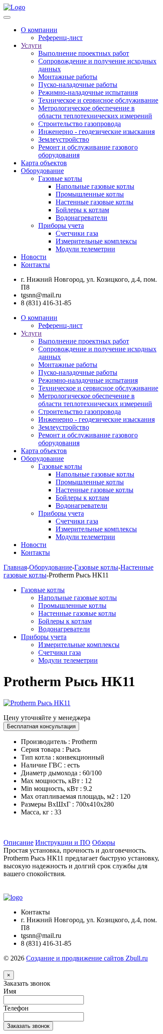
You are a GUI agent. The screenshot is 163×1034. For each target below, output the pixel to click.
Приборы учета (61, 225)
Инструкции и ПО (62, 842)
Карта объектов (44, 163)
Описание (18, 842)
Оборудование (42, 170)
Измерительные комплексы (96, 241)
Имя (9, 991)
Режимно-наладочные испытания (88, 92)
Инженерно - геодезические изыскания (96, 131)
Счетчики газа (77, 233)
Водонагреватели (81, 217)
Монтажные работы (67, 76)
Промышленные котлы (90, 194)
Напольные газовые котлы (95, 186)
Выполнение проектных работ (83, 53)
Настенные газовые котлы (94, 202)
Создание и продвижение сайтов (87, 958)
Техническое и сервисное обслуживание (98, 100)
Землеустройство (63, 139)
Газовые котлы (60, 178)
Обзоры (103, 842)
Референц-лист (60, 37)
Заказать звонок (26, 983)
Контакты (35, 264)
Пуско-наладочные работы (77, 84)
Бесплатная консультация (41, 726)
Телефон (16, 1008)
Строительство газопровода (79, 123)
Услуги (31, 45)
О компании (39, 29)
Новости (34, 256)
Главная (15, 567)
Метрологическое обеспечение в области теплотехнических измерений (95, 112)
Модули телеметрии (85, 249)
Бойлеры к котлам (82, 209)
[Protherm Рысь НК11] (36, 703)
